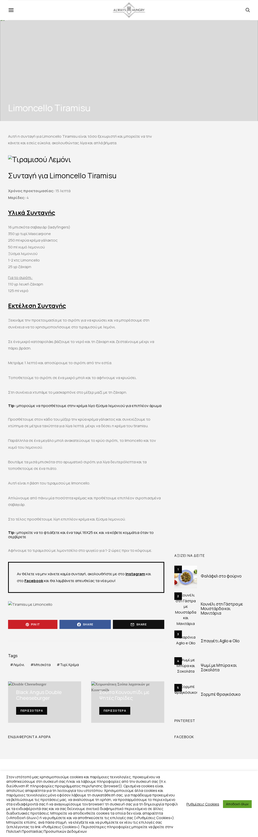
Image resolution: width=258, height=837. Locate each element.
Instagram (135, 573)
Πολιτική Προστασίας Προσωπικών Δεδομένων (46, 831)
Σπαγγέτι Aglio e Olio (220, 641)
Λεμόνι (18, 664)
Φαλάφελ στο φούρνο (221, 576)
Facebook (33, 580)
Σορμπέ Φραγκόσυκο (221, 694)
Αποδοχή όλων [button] (237, 804)
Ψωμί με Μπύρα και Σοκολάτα (219, 667)
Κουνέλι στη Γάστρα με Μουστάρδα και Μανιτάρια (222, 608)
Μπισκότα (42, 664)
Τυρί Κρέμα (69, 664)
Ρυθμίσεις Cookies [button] (202, 804)
